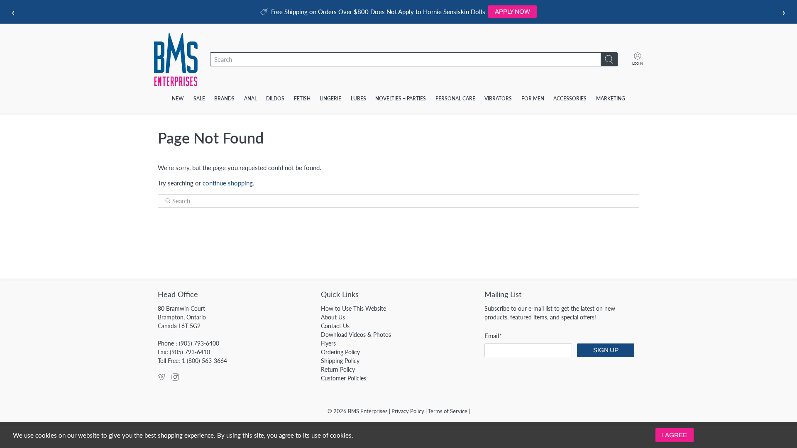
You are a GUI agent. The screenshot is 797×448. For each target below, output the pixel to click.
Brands (224, 98)
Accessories (570, 98)
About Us (333, 317)
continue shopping (228, 183)
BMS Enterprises (368, 411)
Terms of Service (447, 411)
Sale (199, 98)
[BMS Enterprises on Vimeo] (161, 378)
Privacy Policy (407, 411)
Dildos (275, 98)
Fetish (302, 98)
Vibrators (498, 98)
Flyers (328, 343)
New (178, 98)
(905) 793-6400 (199, 343)
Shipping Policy (340, 360)
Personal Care (455, 98)
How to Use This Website (353, 308)
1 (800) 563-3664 (204, 360)
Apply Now (512, 11)
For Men (532, 98)
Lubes (358, 98)
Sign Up (606, 350)
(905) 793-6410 (190, 351)
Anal (250, 98)
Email (493, 335)
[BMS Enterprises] (176, 59)
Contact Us (335, 325)
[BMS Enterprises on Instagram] (175, 378)
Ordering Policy (340, 351)
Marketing (610, 98)
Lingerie (330, 98)
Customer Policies (343, 378)
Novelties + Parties (400, 98)
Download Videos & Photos (356, 334)
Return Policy (338, 369)
